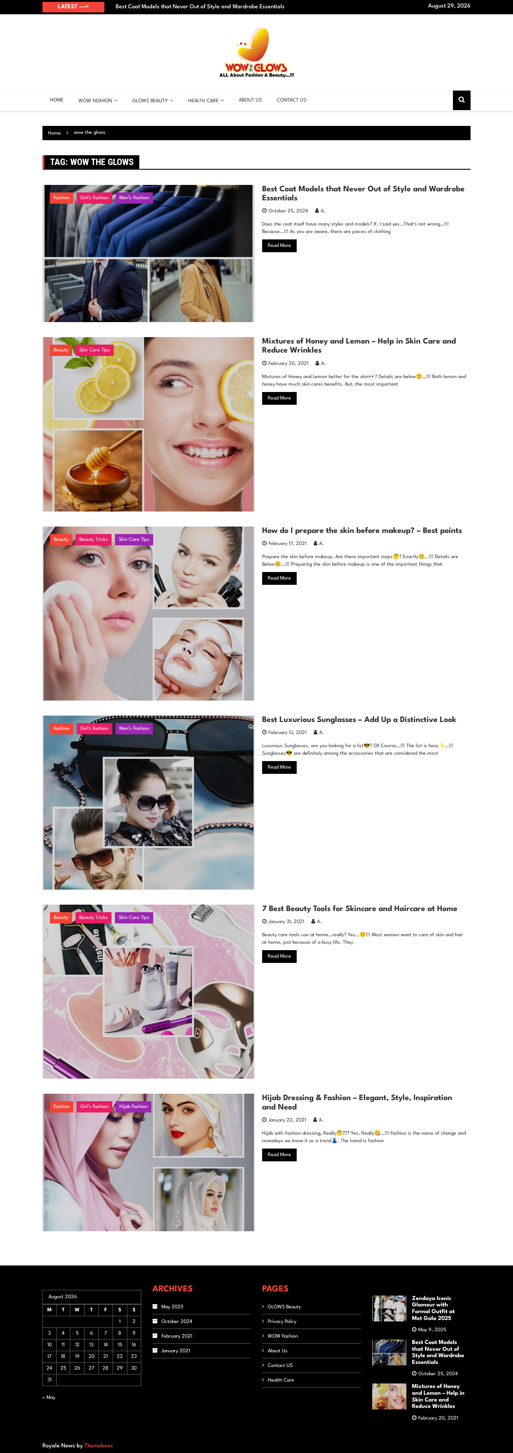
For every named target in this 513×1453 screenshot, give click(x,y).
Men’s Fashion (134, 197)
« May (48, 1397)
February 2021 (176, 1336)
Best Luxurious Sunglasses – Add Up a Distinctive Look (359, 720)
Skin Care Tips (94, 350)
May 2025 (172, 1307)
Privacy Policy (282, 1321)
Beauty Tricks (93, 539)
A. (323, 211)
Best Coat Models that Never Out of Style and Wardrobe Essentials (200, 7)
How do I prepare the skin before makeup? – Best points (362, 531)
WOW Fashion (95, 100)
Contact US (291, 100)
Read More (279, 245)
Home (56, 100)
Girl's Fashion (94, 197)
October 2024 (176, 1321)
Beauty (61, 350)
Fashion (61, 197)
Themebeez (98, 1446)
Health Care (203, 100)
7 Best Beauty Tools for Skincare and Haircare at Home (359, 909)
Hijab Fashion (133, 1106)
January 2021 (175, 1351)
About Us (250, 100)
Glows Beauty (150, 100)
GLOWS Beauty (284, 1307)
